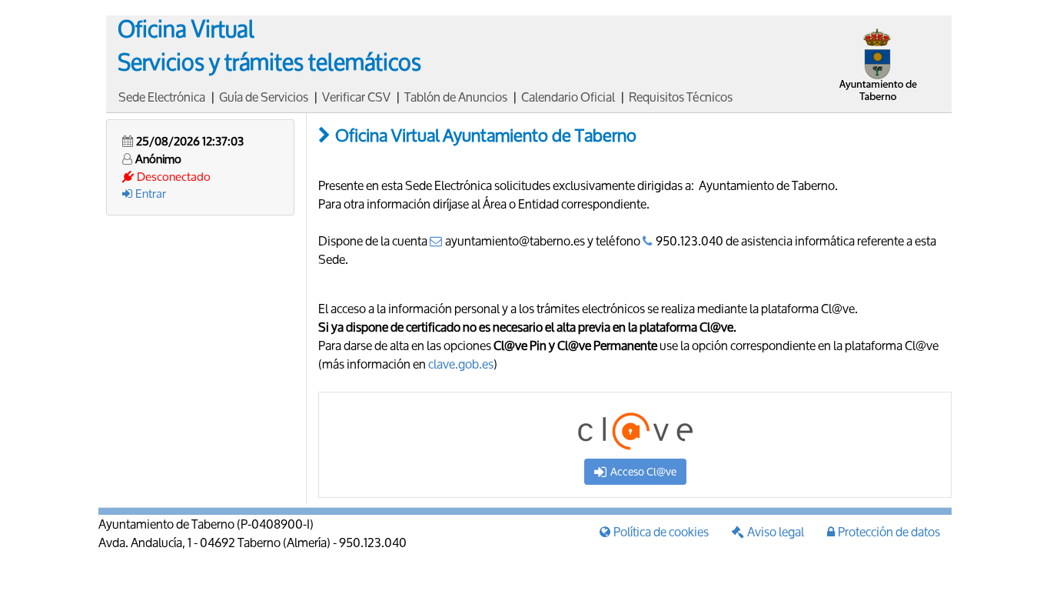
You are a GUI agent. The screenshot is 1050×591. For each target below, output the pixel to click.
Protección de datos (889, 531)
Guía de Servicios (263, 96)
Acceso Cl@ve (643, 471)
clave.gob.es (460, 363)
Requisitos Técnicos (681, 96)
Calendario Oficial (568, 96)
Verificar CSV (356, 96)
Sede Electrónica (161, 96)
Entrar (150, 193)
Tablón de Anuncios (455, 96)
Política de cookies (661, 531)
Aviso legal (775, 531)
